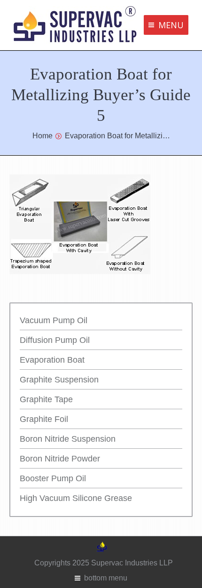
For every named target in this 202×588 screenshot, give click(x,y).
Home (42, 136)
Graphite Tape (46, 399)
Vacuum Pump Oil (53, 320)
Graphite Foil (44, 419)
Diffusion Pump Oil (55, 340)
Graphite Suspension (59, 379)
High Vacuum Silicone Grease (76, 498)
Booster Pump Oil (53, 478)
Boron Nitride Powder (60, 458)
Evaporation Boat (52, 360)
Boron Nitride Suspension (68, 439)
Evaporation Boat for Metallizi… (117, 136)
